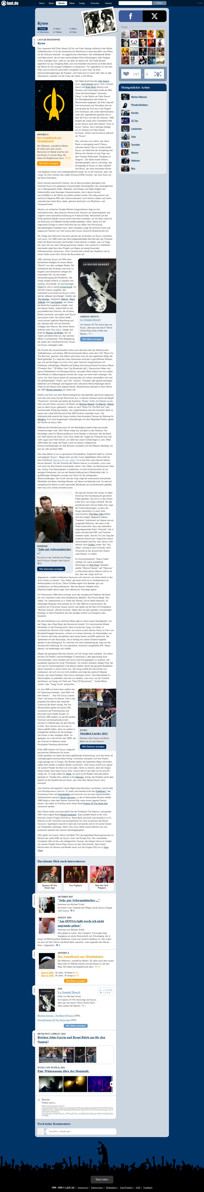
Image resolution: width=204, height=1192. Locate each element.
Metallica (42, 419)
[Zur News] (54, 105)
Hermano (79, 777)
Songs (82, 3)
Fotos (74, 32)
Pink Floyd (94, 565)
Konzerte (95, 3)
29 (77, 973)
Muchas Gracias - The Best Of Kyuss (55, 1016)
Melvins (64, 299)
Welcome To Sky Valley (64, 460)
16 (69, 158)
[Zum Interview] (54, 517)
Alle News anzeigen (48, 163)
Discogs (46, 1099)
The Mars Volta (96, 514)
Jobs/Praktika (126, 1187)
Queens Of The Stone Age (95, 803)
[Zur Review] (97, 286)
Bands (61, 3)
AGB (138, 1187)
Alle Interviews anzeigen (51, 569)
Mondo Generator (54, 390)
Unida (68, 774)
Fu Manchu (101, 404)
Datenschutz (97, 1187)
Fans (130, 73)
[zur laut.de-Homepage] (13, 3)
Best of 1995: (47, 973)
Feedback (148, 1187)
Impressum (83, 1187)
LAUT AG (69, 1187)
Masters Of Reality (54, 333)
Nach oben (102, 1179)
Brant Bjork (91, 87)
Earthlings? (101, 791)
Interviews (44, 32)
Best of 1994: (47, 975)
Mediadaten (111, 1187)
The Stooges (43, 299)
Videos (58, 32)
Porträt (43, 29)
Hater (146, 73)
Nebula (110, 404)
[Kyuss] (99, 35)
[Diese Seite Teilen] (131, 16)
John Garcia (103, 81)
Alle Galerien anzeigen (93, 746)
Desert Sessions (67, 797)
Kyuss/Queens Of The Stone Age (54, 1020)
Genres (108, 3)
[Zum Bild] (87, 698)
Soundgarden (64, 794)
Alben (72, 3)
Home (41, 3)
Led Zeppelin (56, 302)
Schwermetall (66, 287)
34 (77, 975)
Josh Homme (87, 84)
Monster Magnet (86, 404)
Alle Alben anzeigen (92, 339)
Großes (91, 544)
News (51, 3)
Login (199, 3)
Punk (40, 287)
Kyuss (42, 23)
